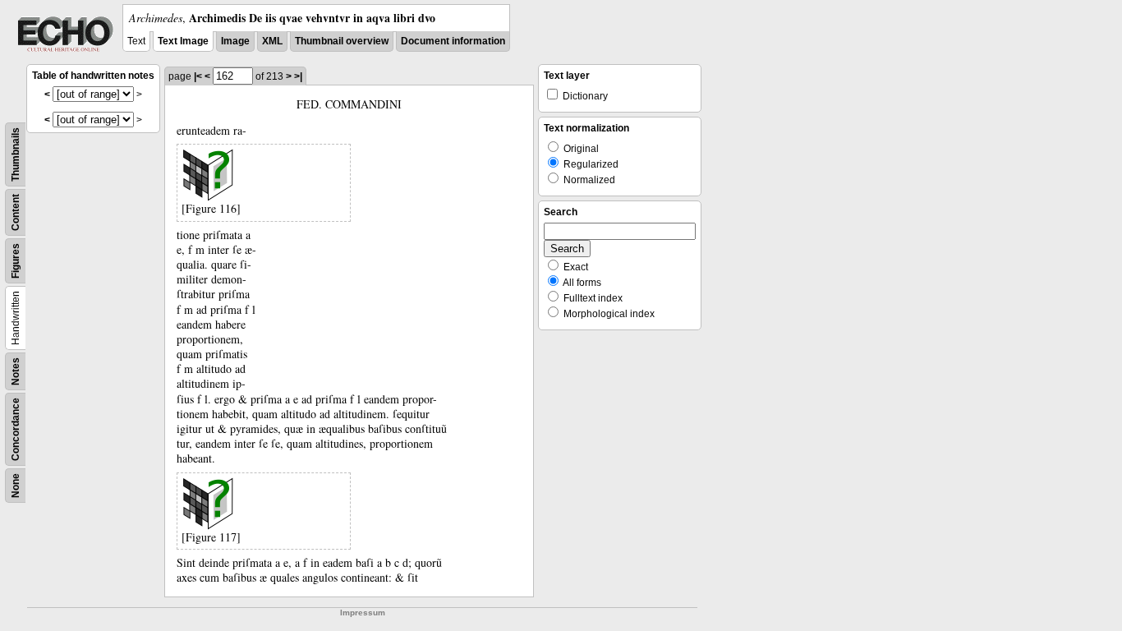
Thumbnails (15, 154)
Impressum (362, 612)
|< (198, 76)
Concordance (15, 429)
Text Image (183, 41)
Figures (15, 261)
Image (235, 41)
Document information (453, 41)
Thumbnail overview (342, 41)
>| (298, 76)
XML (272, 41)
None (15, 485)
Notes (15, 371)
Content (15, 212)
